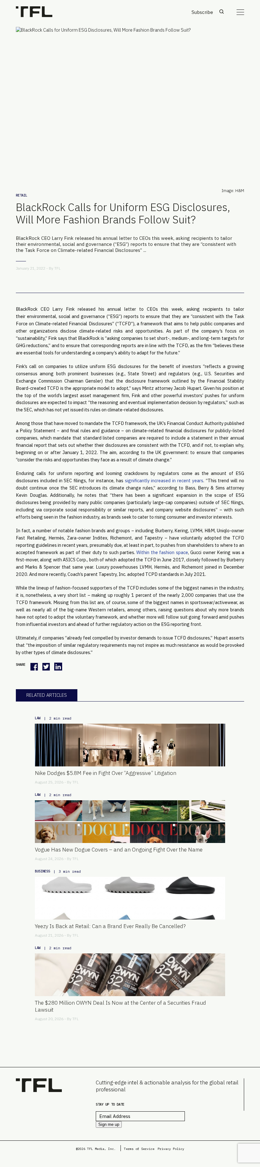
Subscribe (202, 12)
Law (38, 718)
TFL (57, 268)
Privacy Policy (171, 1149)
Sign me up (108, 1124)
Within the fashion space (162, 552)
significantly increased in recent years (164, 480)
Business (42, 871)
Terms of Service (139, 1149)
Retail (21, 195)
